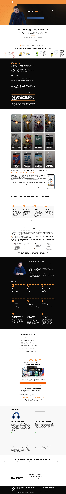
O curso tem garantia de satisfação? (34, 474)
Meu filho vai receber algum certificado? (35, 476)
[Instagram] (45, 489)
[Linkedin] (53, 489)
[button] (40, 474)
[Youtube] (49, 489)
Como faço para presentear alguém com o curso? (36, 478)
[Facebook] (47, 489)
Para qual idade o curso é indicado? (34, 481)
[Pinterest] (51, 489)
